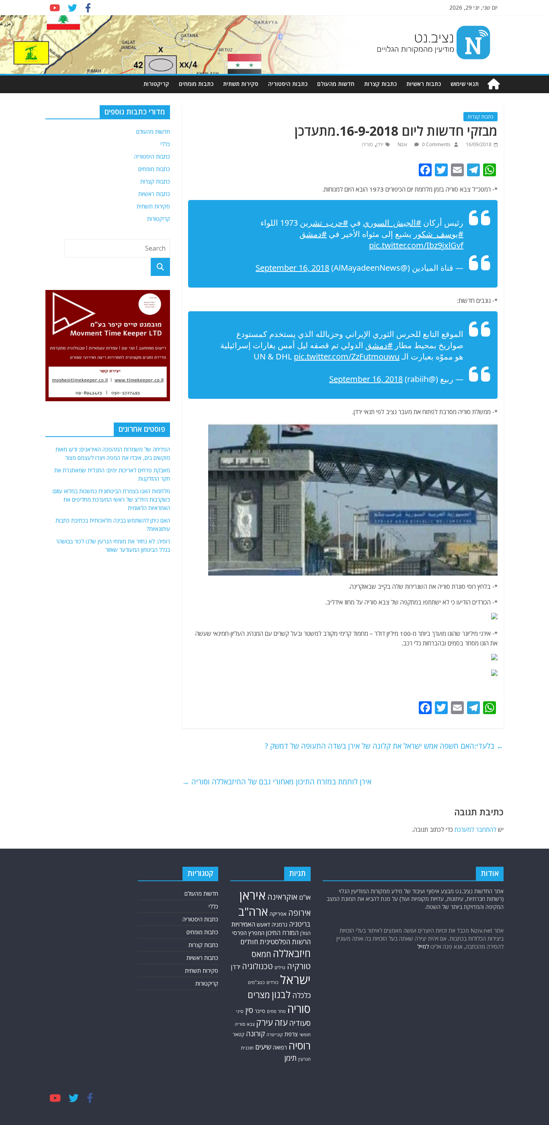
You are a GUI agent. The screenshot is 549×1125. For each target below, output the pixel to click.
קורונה (255, 1033)
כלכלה (301, 995)
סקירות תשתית (240, 84)
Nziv (402, 144)
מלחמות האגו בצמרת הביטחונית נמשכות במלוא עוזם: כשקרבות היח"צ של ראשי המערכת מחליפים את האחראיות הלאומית (111, 499)
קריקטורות (156, 84)
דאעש (263, 924)
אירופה (299, 912)
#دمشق (313, 234)
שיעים (263, 1046)
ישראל (295, 980)
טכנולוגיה (257, 966)
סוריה (367, 144)
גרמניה (279, 924)
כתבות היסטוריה (287, 84)
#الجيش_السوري (392, 222)
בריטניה (300, 924)
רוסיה (300, 1045)
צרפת (291, 1034)
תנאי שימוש (465, 84)
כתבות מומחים (196, 84)
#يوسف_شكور (438, 234)
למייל (423, 946)
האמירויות (243, 924)
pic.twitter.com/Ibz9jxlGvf (416, 245)
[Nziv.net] (493, 84)
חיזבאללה (292, 953)
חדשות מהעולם (335, 84)
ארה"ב (253, 911)
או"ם (305, 897)
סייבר (260, 1011)
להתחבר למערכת (475, 829)
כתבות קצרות (380, 84)
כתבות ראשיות (423, 84)
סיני (240, 1011)
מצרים (259, 994)
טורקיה (299, 966)
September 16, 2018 (292, 267)
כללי (165, 144)
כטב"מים (256, 982)
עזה (280, 1022)
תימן (291, 1058)
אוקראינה (282, 896)
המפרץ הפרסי (248, 933)
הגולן (305, 933)
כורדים (272, 982)
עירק (264, 1022)
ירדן (379, 144)
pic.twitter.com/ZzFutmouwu (346, 356)
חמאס (261, 954)
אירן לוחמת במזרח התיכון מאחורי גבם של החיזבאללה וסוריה (276, 781)
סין (249, 1010)
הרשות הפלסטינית (285, 941)
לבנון (281, 994)
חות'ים (249, 941)
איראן (253, 895)
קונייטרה (274, 1034)
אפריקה (278, 913)
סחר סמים (276, 1011)
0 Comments (436, 144)
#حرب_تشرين (324, 222)
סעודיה (300, 1023)
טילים (279, 967)
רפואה (280, 1047)
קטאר (238, 1034)
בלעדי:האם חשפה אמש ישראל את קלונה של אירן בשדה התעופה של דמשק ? (384, 746)
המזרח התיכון (282, 933)
